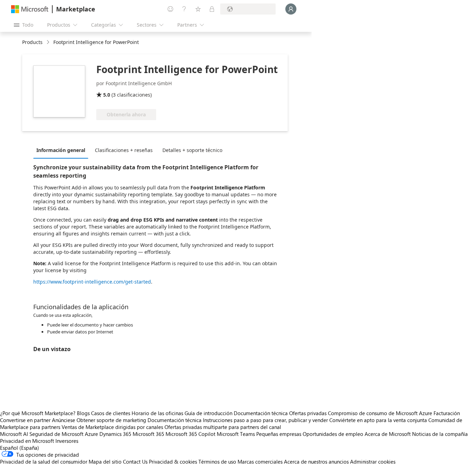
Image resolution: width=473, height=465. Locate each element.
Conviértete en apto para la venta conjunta (378, 420)
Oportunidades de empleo (333, 433)
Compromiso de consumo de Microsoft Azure (381, 413)
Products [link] (32, 42)
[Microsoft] (29, 9)
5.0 (106, 94)
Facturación (447, 413)
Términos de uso (217, 461)
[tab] (62, 150)
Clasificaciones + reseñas (124, 150)
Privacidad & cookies (173, 461)
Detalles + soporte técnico (192, 150)
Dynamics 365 (115, 433)
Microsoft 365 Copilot (190, 433)
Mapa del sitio (105, 461)
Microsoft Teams (236, 433)
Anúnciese (63, 420)
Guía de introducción (208, 413)
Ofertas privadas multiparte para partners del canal (222, 426)
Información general (60, 150)
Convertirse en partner (25, 420)
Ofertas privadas (308, 413)
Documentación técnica (261, 413)
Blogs (83, 413)
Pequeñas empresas (278, 433)
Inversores (66, 440)
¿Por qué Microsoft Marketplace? (37, 413)
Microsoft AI (14, 433)
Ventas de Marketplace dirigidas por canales (112, 426)
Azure (91, 433)
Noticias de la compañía (440, 433)
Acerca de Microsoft (388, 433)
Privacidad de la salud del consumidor (43, 461)
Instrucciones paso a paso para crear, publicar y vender (265, 420)
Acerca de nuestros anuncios (316, 461)
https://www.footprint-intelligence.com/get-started (92, 281)
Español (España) (19, 447)
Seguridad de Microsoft (56, 433)
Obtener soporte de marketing (111, 420)
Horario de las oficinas (157, 413)
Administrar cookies (372, 461)
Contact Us (135, 461)
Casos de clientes (110, 413)
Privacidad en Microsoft (27, 440)
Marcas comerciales (260, 461)
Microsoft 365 (148, 433)
